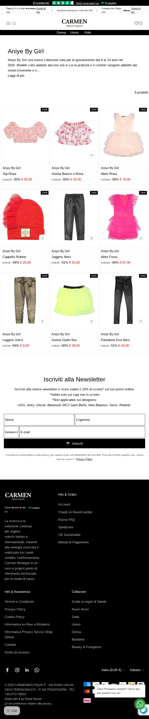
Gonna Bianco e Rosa (67, 174)
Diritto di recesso (17, 652)
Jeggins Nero (61, 257)
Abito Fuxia (109, 257)
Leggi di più (16, 75)
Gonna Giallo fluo (64, 340)
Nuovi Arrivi (80, 609)
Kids (88, 32)
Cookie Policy (15, 617)
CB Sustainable (69, 535)
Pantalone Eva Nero (115, 340)
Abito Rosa (109, 174)
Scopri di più (41, 10)
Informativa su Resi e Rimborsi (27, 624)
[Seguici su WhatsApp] (37, 670)
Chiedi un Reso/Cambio (75, 512)
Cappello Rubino (14, 257)
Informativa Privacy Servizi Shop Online (28, 634)
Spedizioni (65, 527)
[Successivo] (97, 10)
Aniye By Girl (12, 168)
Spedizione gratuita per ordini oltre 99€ (75, 10)
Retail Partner (33, 698)
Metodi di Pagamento (73, 542)
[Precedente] (51, 10)
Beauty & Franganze (86, 647)
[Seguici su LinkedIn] (27, 670)
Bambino (78, 639)
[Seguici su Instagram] (17, 670)
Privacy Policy (84, 459)
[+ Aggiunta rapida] (91, 154)
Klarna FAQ (66, 520)
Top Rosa (9, 174)
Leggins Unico (13, 340)
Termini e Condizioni (19, 601)
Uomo (74, 32)
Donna (61, 32)
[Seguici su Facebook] (7, 670)
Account (64, 504)
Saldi (75, 617)
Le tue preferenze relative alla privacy (28, 703)
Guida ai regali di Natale (89, 601)
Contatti (10, 645)
